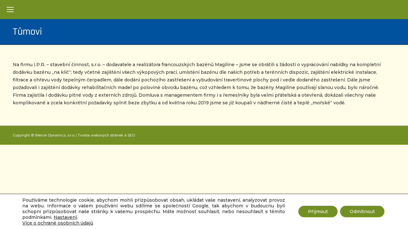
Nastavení (65, 217)
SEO (131, 135)
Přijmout (318, 211)
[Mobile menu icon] (10, 9)
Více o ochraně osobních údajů (57, 223)
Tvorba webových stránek (100, 135)
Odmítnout (362, 211)
